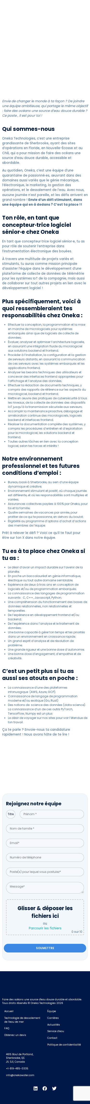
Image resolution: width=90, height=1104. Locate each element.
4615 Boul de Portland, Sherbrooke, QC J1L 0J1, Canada (19, 1058)
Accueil (8, 1011)
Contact (52, 1038)
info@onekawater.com (20, 1075)
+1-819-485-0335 (17, 1068)
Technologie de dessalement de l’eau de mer (22, 1020)
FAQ (6, 1028)
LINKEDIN (42, 5)
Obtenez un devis (15, 1035)
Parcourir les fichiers (45, 928)
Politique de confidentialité (64, 1045)
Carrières (53, 1018)
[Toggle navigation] (83, 16)
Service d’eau (55, 1031)
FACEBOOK (61, 5)
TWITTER (80, 5)
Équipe (51, 1011)
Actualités (53, 1025)
